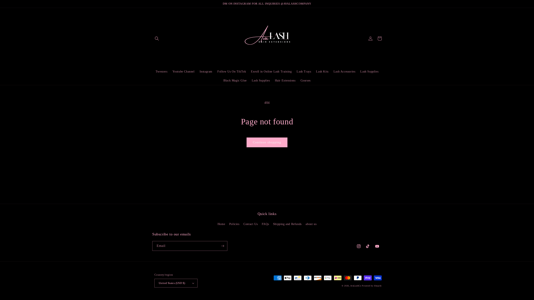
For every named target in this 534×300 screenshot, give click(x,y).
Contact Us (250, 224)
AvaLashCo (355, 286)
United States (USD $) (172, 283)
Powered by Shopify (372, 286)
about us (311, 224)
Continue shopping (267, 142)
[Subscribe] (222, 246)
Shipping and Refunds (287, 224)
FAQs (265, 224)
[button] (156, 38)
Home (221, 224)
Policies (234, 224)
